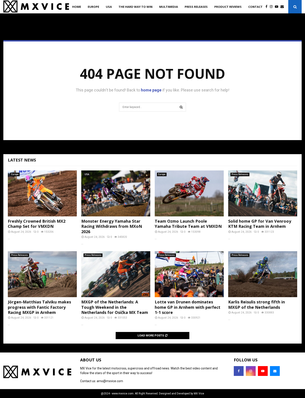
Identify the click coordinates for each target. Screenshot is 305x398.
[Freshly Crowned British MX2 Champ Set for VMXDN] (42, 193)
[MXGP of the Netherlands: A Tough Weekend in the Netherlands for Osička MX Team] (115, 274)
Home (76, 7)
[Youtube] (277, 6)
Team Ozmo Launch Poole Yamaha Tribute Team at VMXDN (188, 223)
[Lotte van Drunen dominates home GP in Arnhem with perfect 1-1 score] (189, 274)
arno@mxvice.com (110, 381)
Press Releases (196, 7)
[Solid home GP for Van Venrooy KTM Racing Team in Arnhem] (262, 193)
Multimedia (168, 7)
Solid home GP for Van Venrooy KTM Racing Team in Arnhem (259, 223)
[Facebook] (267, 6)
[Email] (283, 6)
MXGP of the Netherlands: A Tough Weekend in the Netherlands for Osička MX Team (114, 307)
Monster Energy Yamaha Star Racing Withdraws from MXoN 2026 (111, 226)
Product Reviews (228, 7)
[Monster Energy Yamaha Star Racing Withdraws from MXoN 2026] (115, 193)
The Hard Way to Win (135, 7)
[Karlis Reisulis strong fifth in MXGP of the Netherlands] (262, 274)
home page (151, 90)
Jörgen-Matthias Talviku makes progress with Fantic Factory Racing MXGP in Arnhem (39, 307)
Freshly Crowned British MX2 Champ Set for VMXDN (36, 223)
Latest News (22, 160)
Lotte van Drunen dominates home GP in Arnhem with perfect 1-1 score (187, 307)
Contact (255, 7)
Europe (93, 7)
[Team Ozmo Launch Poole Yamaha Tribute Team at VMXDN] (189, 193)
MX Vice (199, 393)
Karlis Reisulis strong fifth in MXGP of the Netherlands (256, 304)
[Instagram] (272, 6)
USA (109, 7)
